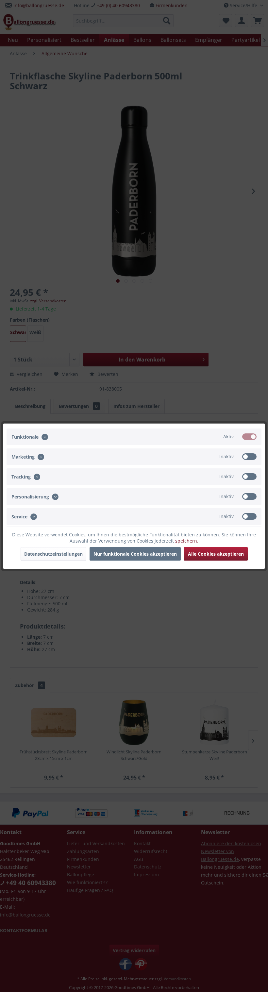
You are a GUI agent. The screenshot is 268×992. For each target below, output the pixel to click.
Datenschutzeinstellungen (53, 553)
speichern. (186, 540)
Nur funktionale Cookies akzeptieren (135, 553)
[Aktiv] (249, 436)
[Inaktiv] (249, 456)
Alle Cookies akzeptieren (216, 553)
